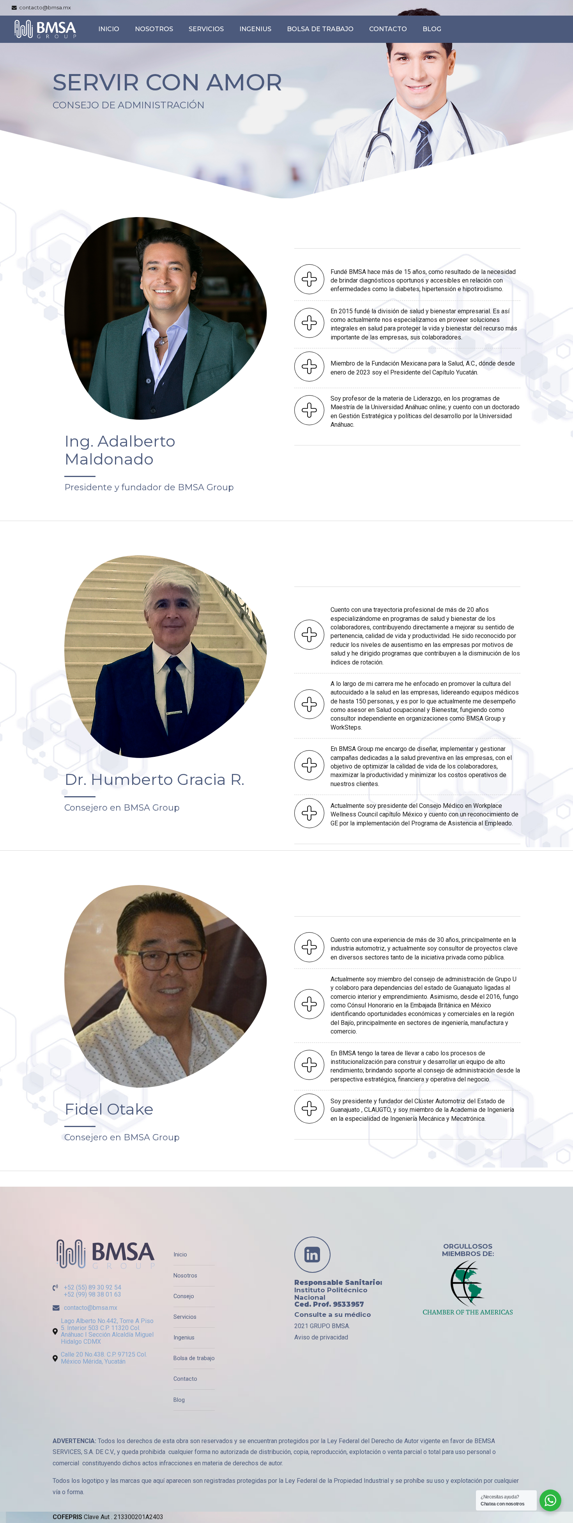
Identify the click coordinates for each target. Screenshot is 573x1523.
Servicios (206, 29)
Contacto (388, 29)
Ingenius (255, 29)
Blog (432, 29)
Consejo (183, 1296)
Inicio (108, 29)
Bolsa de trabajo (320, 29)
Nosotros (154, 29)
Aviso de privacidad (321, 1337)
